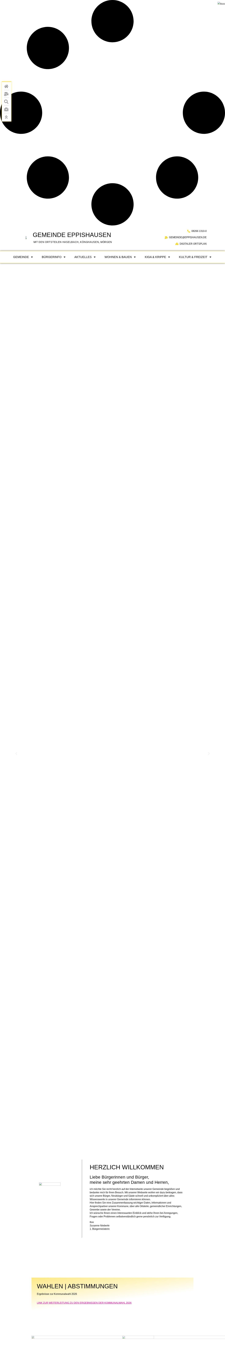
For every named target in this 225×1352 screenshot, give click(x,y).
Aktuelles (83, 257)
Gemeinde (21, 257)
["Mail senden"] (6, 94)
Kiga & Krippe (155, 257)
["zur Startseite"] (25, 237)
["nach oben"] (6, 117)
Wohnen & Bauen (118, 257)
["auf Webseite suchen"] (6, 102)
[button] (16, 754)
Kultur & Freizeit (193, 257)
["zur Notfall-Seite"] (6, 109)
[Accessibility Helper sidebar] (221, 3)
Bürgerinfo (52, 257)
